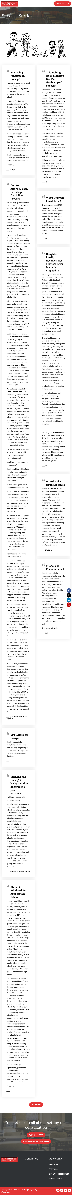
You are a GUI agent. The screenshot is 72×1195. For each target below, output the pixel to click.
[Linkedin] (61, 1190)
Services (53, 1169)
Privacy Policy (56, 1178)
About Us (53, 1164)
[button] (51, 3)
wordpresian (5, 1192)
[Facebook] (58, 1190)
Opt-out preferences (59, 1174)
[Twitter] (65, 1190)
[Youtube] (69, 1190)
